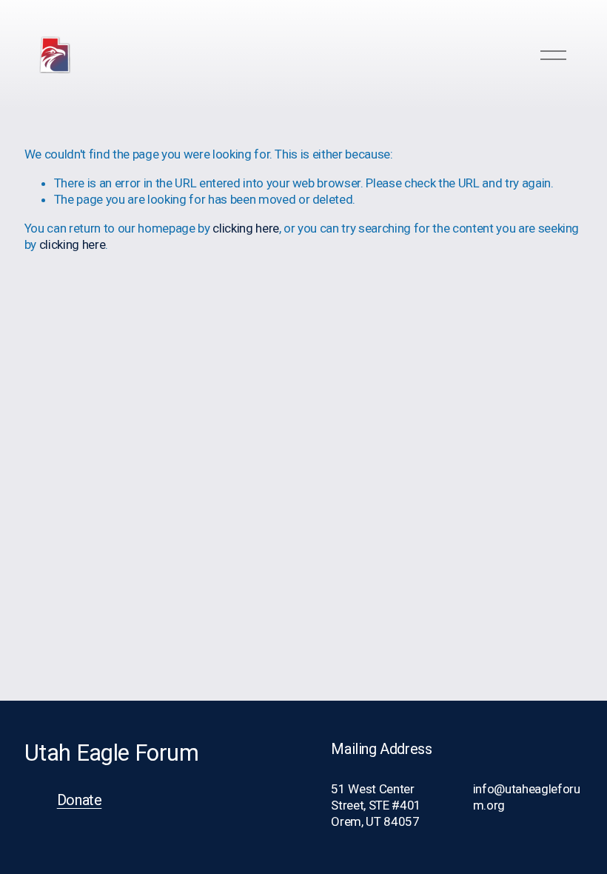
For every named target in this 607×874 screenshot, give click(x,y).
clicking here (245, 228)
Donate (79, 801)
